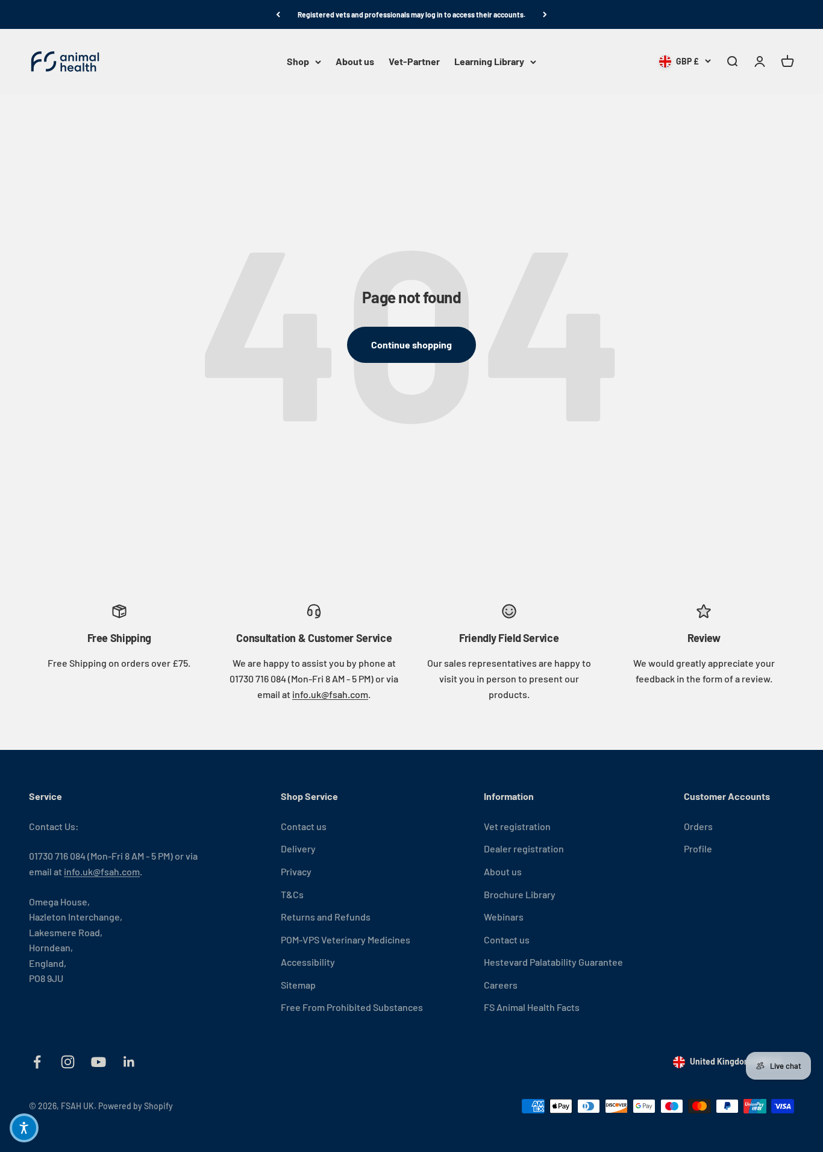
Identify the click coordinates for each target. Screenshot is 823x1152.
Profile (698, 848)
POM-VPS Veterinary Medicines (345, 939)
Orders (698, 826)
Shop (298, 62)
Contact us (304, 826)
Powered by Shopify (135, 1106)
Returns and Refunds (326, 916)
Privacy (296, 871)
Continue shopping (411, 344)
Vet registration (517, 826)
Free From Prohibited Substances (352, 1007)
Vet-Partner (414, 62)
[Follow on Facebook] (37, 1062)
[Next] (545, 14)
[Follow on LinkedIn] (129, 1062)
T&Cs (292, 894)
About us (355, 62)
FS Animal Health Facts (532, 1007)
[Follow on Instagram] (68, 1062)
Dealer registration (524, 848)
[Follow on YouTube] (98, 1062)
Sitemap (298, 984)
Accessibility (308, 962)
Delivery (298, 848)
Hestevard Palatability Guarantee (553, 962)
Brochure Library (519, 894)
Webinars (504, 916)
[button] (24, 1127)
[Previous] (278, 14)
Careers (501, 984)
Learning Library (489, 62)
